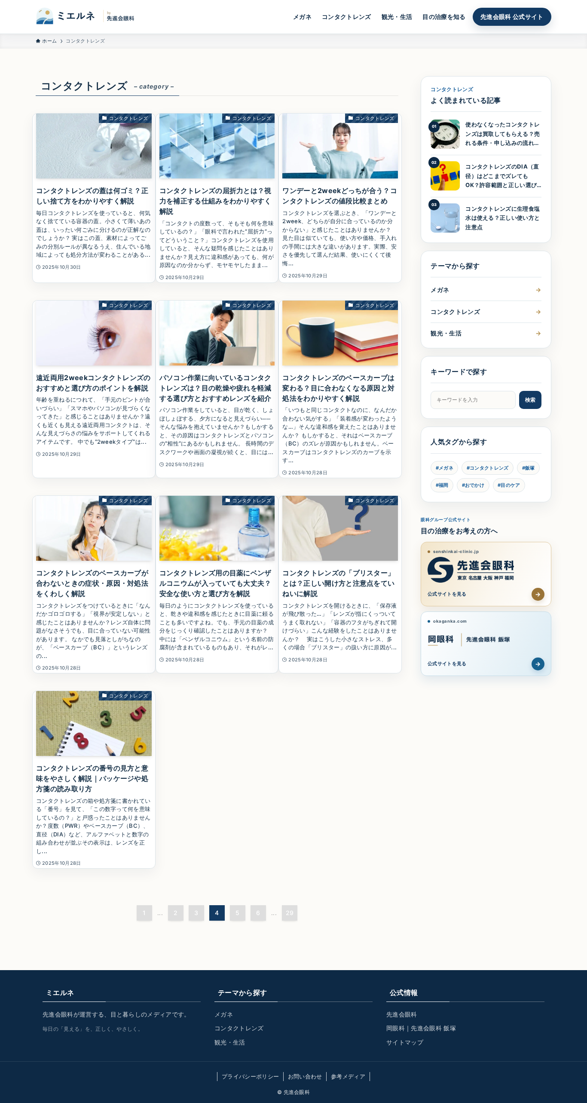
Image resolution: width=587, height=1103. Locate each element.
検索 (530, 399)
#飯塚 (528, 468)
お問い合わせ (305, 1076)
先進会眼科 (401, 1014)
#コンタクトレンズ (488, 468)
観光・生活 (486, 333)
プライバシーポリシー (250, 1076)
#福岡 (442, 485)
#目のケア (509, 485)
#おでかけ (473, 485)
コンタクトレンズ (486, 311)
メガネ (486, 289)
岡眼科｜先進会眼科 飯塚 (421, 1028)
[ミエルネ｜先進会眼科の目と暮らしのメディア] (89, 17)
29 (290, 912)
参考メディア (348, 1076)
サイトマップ (404, 1042)
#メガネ (444, 468)
